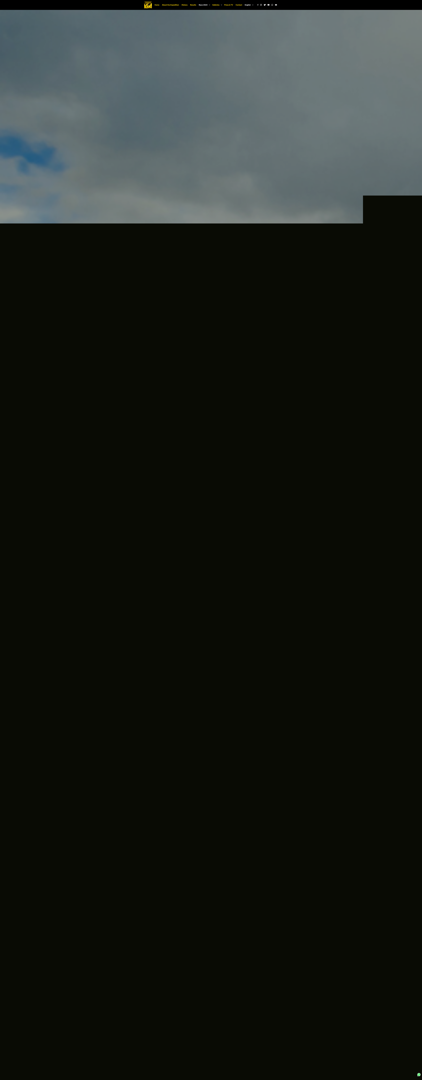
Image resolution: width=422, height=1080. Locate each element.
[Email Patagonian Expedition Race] (276, 5)
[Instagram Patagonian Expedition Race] (261, 5)
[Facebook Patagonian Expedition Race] (257, 5)
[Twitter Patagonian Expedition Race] (265, 5)
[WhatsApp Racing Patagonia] (272, 5)
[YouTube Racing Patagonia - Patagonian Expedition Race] (268, 5)
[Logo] (148, 5)
